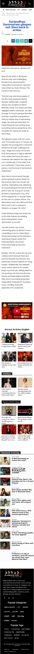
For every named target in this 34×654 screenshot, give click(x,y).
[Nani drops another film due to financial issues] (5, 492)
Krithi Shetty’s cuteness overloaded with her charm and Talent (9, 392)
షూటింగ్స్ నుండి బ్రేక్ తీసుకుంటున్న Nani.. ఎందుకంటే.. (19, 471)
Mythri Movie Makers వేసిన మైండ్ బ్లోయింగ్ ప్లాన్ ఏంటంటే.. (25, 419)
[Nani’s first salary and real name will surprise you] (5, 502)
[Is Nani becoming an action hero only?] (5, 461)
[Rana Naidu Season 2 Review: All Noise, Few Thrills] (25, 356)
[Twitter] (17, 41)
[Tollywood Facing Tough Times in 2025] (9, 338)
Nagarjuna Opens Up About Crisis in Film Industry (25, 346)
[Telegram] (26, 41)
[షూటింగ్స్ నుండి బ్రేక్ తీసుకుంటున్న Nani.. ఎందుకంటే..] (5, 471)
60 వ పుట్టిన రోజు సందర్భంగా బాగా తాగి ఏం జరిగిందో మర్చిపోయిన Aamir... (8, 420)
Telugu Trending (17, 467)
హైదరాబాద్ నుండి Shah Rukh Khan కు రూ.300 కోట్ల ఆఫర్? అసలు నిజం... (8, 438)
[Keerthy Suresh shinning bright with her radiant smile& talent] (25, 383)
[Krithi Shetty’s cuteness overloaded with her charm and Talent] (9, 383)
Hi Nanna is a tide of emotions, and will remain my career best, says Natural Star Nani (23, 556)
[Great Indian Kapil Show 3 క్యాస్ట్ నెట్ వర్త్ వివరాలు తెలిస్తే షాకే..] (25, 429)
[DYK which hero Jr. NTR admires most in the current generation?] (5, 513)
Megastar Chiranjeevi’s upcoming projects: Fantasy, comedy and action (21, 524)
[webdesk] (3, 34)
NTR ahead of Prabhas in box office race (9, 365)
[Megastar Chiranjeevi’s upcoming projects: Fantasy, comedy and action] (5, 523)
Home (3, 13)
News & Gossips (10, 13)
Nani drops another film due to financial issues (22, 491)
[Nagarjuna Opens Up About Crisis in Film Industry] (25, 338)
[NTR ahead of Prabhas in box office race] (9, 356)
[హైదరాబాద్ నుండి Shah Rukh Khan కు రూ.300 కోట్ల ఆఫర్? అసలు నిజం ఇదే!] (9, 429)
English (14, 519)
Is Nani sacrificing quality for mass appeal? (22, 534)
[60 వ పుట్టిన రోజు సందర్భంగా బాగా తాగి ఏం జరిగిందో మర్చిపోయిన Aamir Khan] (9, 411)
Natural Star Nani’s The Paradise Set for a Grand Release (22, 481)
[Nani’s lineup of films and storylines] (5, 545)
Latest (14, 552)
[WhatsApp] (22, 41)
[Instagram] (9, 598)
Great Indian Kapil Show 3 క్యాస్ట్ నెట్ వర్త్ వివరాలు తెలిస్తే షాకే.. (24, 438)
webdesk (7, 34)
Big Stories (15, 477)
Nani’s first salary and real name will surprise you (21, 502)
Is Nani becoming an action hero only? (20, 459)
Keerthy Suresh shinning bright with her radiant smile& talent (24, 392)
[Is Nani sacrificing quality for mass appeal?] (5, 535)
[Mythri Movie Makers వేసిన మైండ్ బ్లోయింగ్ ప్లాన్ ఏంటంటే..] (25, 411)
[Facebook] (13, 41)
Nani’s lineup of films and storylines (22, 544)
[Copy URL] (30, 41)
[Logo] (17, 4)
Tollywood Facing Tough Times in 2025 (9, 345)
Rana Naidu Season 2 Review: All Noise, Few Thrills (25, 365)
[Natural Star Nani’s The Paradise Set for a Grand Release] (5, 481)
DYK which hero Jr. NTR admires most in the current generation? (21, 512)
